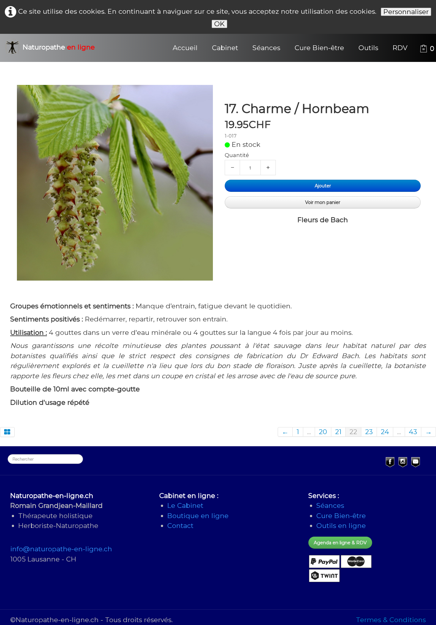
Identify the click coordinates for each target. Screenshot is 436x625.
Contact (180, 526)
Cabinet (225, 48)
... (309, 432)
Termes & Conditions (391, 620)
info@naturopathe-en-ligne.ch (61, 549)
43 (413, 432)
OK (219, 24)
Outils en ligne (341, 526)
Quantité (237, 155)
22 (353, 432)
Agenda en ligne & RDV (340, 543)
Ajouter (323, 186)
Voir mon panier (322, 202)
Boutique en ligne (198, 516)
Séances (266, 48)
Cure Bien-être (319, 48)
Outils (368, 48)
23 (369, 432)
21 (338, 432)
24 (385, 432)
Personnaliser (406, 12)
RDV (400, 48)
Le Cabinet (185, 505)
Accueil (185, 48)
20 (323, 432)
